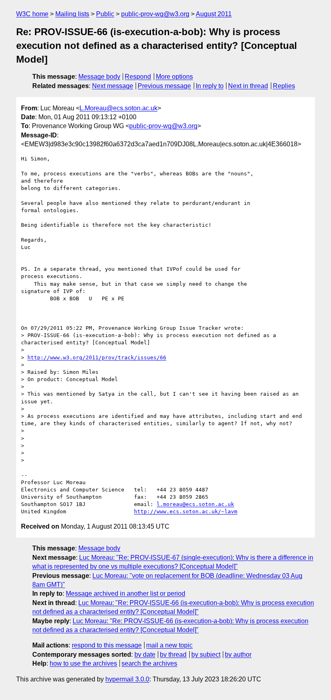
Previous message (164, 85)
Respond (138, 76)
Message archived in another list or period (125, 593)
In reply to (210, 85)
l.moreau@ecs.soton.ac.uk (195, 504)
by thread (173, 654)
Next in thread (248, 85)
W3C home (32, 14)
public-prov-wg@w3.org (155, 14)
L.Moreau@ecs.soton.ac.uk (118, 108)
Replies (284, 85)
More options (174, 76)
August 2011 (214, 14)
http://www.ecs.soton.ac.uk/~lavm (185, 511)
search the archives (149, 663)
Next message (112, 85)
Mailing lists (72, 14)
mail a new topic (169, 645)
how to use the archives (83, 663)
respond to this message (107, 645)
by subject (205, 654)
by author (238, 654)
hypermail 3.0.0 (127, 679)
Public (105, 14)
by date (144, 654)
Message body (99, 76)
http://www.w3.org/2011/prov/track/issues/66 (96, 357)
